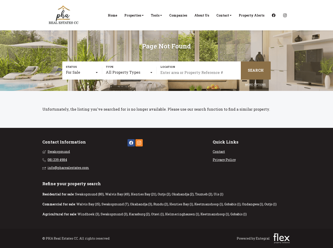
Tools (155, 15)
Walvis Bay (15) (88, 204)
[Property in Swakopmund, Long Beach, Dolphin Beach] (63, 15)
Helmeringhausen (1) (182, 214)
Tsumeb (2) (203, 194)
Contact (223, 15)
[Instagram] (285, 15)
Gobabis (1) (232, 204)
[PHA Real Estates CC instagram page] (139, 143)
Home (112, 15)
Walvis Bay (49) (117, 194)
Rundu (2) (160, 204)
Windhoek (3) (88, 214)
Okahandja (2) (183, 194)
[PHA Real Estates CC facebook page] (131, 143)
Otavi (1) (157, 214)
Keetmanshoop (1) (208, 204)
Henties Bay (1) (181, 204)
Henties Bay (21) (143, 194)
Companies (178, 15)
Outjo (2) (164, 194)
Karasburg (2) (139, 214)
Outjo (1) (270, 204)
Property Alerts (251, 15)
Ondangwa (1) (252, 204)
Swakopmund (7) (115, 204)
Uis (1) (218, 194)
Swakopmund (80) (89, 194)
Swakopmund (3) (114, 214)
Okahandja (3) (141, 204)
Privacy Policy (224, 160)
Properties (133, 15)
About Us (201, 15)
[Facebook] (273, 15)
